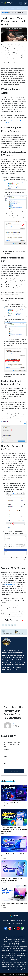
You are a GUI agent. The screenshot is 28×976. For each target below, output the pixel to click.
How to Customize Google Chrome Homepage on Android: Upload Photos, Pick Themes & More (14, 829)
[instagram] (9, 928)
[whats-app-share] (12, 625)
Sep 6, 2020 (9, 633)
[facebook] (3, 625)
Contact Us (13, 920)
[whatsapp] (22, 928)
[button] (20, 3)
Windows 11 (20, 8)
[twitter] (6, 625)
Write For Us (10, 923)
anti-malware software (10, 584)
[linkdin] (9, 625)
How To (6, 12)
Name (6, 756)
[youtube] (18, 928)
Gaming (13, 8)
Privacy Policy (22, 920)
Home (3, 12)
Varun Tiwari (21, 633)
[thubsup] (19, 620)
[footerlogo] (14, 916)
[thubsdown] (22, 620)
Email (6, 763)
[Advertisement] (14, 689)
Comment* (7, 749)
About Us (5, 920)
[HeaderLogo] (8, 3)
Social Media (5, 8)
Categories (19, 923)
